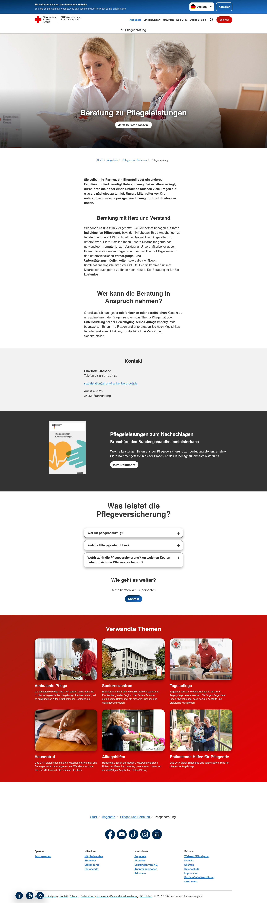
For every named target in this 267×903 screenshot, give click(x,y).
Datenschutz (191, 869)
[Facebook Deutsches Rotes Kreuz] (110, 834)
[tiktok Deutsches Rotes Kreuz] (133, 834)
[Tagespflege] (201, 659)
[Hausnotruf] (66, 730)
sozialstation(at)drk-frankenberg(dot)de (110, 383)
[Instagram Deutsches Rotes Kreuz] (145, 834)
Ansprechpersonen (145, 869)
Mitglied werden (94, 856)
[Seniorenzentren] (133, 659)
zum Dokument (124, 464)
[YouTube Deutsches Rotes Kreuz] (122, 834)
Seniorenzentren (117, 685)
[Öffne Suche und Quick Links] (211, 19)
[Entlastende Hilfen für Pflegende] (201, 730)
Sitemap (189, 865)
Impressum (190, 873)
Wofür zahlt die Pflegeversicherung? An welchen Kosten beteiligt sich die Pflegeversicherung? (128, 559)
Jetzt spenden (43, 856)
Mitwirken (168, 19)
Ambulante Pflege (51, 685)
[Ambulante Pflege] (66, 659)
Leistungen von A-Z (146, 865)
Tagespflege (181, 685)
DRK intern (190, 881)
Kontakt (133, 598)
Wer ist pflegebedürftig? (105, 532)
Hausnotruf (45, 756)
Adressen (140, 873)
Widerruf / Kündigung (197, 856)
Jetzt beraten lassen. (133, 125)
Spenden (224, 19)
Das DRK (181, 19)
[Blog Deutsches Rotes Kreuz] (157, 834)
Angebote (135, 19)
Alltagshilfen (113, 756)
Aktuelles (139, 860)
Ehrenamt (90, 860)
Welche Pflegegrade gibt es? (108, 545)
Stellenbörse (92, 865)
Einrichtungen (152, 19)
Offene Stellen (198, 19)
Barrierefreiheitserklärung (199, 877)
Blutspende (91, 869)
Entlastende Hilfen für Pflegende (199, 756)
